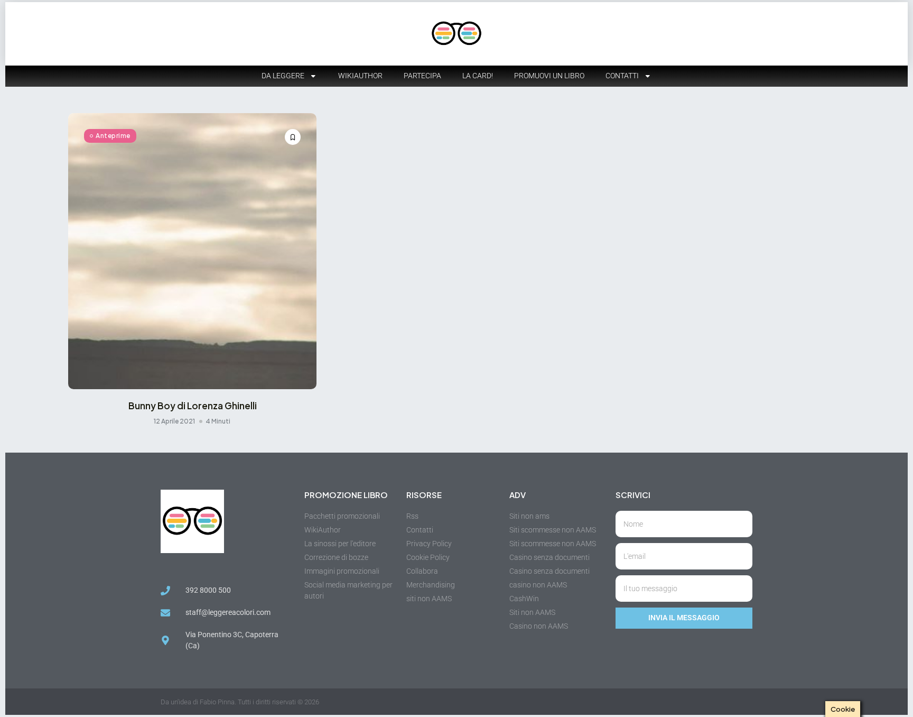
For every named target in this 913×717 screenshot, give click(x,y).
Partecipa (422, 75)
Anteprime (113, 136)
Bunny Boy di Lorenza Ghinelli (192, 405)
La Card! (477, 75)
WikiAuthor (360, 75)
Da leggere (283, 75)
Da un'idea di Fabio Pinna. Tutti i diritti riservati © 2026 (240, 702)
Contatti (622, 75)
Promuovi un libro (549, 75)
